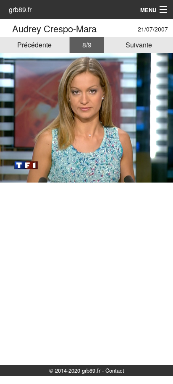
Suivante (139, 45)
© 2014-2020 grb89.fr (74, 370)
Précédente (34, 45)
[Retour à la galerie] (7, 28)
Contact (114, 370)
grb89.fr (20, 9)
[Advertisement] (86, 273)
